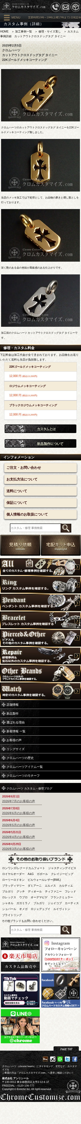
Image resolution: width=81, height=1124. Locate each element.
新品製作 (12, 713)
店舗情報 (12, 704)
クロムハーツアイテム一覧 (24, 766)
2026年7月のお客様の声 (18, 801)
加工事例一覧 (23, 31)
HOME (4, 31)
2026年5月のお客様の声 (18, 825)
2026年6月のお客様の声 (18, 813)
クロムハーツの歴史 (20, 758)
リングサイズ (15, 749)
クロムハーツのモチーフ (23, 775)
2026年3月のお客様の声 (18, 848)
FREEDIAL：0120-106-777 (18, 1085)
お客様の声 (14, 740)
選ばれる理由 (15, 722)
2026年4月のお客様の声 (18, 837)
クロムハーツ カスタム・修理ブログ (29, 788)
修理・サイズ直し (49, 31)
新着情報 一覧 (15, 731)
